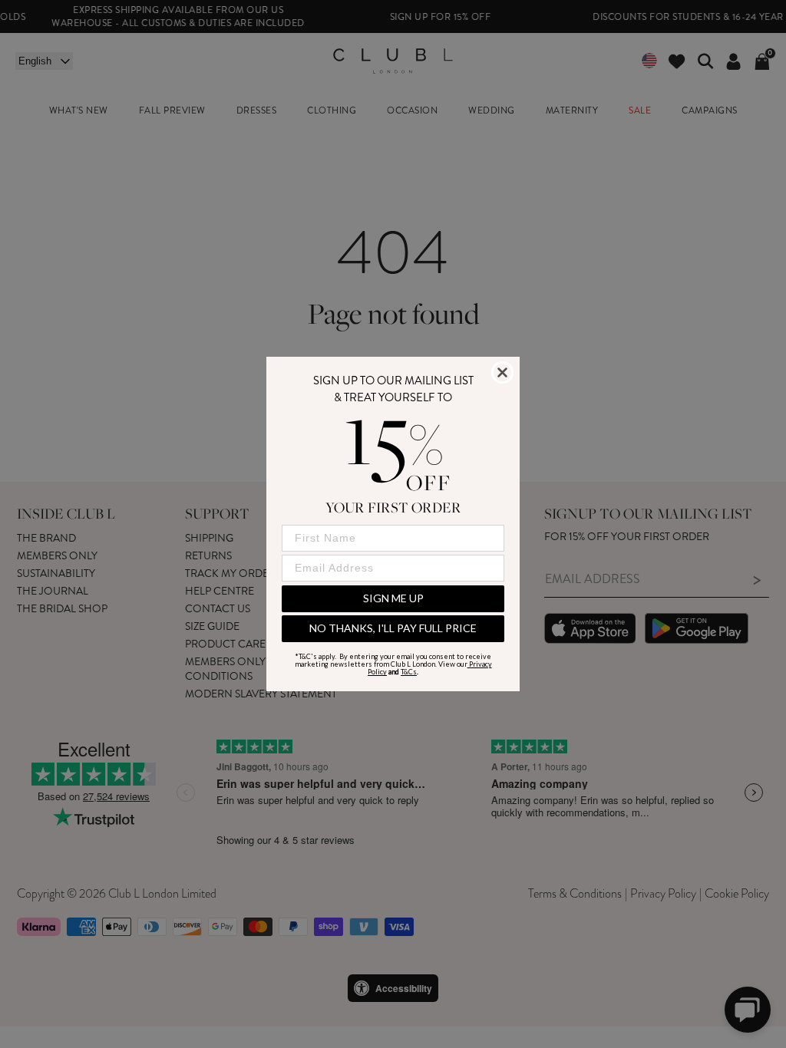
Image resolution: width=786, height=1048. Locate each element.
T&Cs (409, 671)
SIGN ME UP (393, 598)
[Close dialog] (502, 372)
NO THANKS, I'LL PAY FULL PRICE (393, 627)
